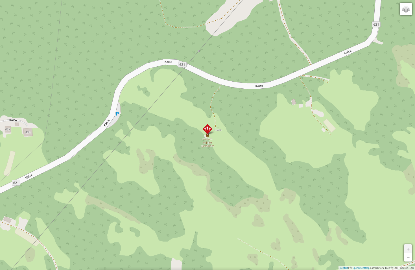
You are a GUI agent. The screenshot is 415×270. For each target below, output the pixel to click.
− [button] (408, 257)
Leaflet (344, 267)
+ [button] (408, 248)
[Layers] (406, 9)
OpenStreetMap (361, 267)
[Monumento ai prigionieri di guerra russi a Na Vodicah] (207, 129)
